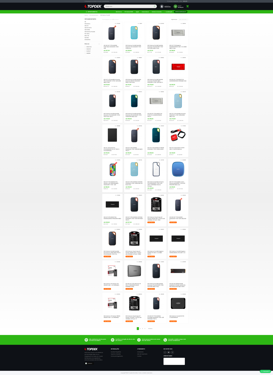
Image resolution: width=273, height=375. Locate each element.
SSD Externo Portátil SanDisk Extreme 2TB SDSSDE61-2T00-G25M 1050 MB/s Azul (134, 115)
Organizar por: (174, 19)
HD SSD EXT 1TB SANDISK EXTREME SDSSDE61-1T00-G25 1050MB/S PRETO (155, 317)
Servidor (87, 37)
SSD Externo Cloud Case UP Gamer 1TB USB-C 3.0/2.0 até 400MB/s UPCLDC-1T (133, 317)
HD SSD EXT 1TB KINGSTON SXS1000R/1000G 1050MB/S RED (177, 80)
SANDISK (88, 53)
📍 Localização (168, 12)
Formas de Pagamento (117, 356)
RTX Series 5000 (129, 12)
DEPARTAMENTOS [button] (92, 12)
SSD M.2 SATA (88, 27)
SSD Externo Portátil (90, 31)
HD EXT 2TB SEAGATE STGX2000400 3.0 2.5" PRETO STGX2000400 (111, 149)
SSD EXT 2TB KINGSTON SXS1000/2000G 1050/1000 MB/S (112, 217)
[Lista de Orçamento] (187, 6)
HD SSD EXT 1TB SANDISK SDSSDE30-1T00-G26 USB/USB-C (178, 218)
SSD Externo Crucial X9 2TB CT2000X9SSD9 (176, 316)
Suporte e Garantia (116, 354)
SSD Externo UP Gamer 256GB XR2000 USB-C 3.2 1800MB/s (112, 316)
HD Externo (87, 23)
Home (86, 15)
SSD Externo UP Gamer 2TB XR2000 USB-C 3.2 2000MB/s (111, 284)
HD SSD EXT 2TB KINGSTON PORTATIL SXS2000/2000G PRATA (154, 115)
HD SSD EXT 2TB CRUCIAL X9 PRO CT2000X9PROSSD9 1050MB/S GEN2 (133, 285)
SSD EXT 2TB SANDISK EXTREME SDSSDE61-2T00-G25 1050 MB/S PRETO (134, 218)
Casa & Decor (145, 12)
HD (85, 21)
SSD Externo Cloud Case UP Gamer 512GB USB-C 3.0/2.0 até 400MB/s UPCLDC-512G (156, 218)
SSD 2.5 (86, 25)
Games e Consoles (157, 12)
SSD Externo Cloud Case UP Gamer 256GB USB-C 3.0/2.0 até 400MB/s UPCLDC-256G (133, 252)
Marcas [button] (87, 44)
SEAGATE (89, 49)
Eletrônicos (119, 12)
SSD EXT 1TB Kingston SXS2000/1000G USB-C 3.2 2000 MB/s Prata (178, 47)
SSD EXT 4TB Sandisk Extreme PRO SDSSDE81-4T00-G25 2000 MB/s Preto (112, 81)
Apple (137, 12)
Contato (139, 356)
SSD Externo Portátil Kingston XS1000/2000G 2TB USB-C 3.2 (177, 252)
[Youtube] (168, 352)
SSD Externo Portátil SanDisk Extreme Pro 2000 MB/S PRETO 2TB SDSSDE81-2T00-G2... (112, 252)
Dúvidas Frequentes (173, 1)
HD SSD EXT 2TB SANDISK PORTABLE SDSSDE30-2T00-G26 (111, 47)
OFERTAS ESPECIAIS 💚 (180, 12)
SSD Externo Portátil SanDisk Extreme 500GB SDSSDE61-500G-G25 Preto (133, 81)
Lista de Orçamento (142, 354)
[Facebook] (165, 352)
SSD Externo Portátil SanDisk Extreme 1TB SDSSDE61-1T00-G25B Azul (133, 47)
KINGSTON (89, 47)
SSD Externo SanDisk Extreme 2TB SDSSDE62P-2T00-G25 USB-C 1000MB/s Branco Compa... (155, 184)
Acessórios (87, 39)
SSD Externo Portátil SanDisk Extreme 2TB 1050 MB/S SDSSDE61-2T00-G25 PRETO (155, 81)
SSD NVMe (87, 29)
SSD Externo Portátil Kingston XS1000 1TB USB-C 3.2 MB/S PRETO (155, 252)
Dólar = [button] (183, 1)
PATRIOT (89, 51)
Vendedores (140, 352)
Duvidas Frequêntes (116, 352)
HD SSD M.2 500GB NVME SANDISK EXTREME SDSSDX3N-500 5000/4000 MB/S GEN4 (177, 285)
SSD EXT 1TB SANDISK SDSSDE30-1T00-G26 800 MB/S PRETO (134, 149)
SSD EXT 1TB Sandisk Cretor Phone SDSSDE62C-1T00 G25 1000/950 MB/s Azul (177, 183)
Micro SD (87, 35)
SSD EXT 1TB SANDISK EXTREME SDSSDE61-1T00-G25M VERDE (155, 148)
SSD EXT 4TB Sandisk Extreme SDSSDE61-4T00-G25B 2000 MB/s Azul (177, 115)
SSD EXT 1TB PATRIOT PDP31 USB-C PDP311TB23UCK (176, 148)
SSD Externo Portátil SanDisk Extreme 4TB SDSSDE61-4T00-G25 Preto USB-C (112, 115)
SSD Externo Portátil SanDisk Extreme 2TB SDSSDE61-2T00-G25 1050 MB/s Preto (155, 285)
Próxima (150, 328)
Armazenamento (94, 15)
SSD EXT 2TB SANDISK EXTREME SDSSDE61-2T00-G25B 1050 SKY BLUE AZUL (134, 183)
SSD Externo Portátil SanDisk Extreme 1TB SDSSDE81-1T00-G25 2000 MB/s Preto (155, 47)
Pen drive (87, 33)
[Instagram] (172, 352)
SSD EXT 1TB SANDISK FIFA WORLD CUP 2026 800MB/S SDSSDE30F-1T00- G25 (111, 183)
